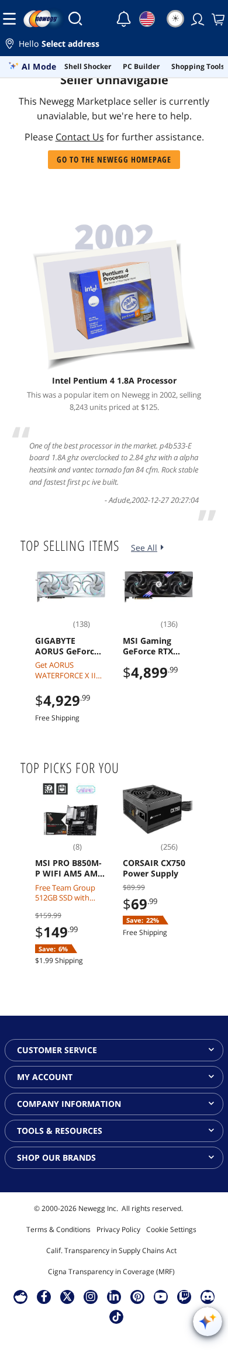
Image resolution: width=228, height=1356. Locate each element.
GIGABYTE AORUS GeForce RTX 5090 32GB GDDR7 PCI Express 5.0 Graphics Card (67, 646)
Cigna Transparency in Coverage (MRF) (111, 1271)
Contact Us (80, 136)
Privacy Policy (118, 1229)
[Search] (75, 19)
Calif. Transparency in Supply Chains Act (111, 1250)
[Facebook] (44, 1296)
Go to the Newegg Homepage (114, 159)
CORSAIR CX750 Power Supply (154, 868)
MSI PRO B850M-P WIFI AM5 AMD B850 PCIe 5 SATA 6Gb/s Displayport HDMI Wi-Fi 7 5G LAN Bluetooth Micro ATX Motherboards (70, 868)
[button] (114, 45)
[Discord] (208, 1296)
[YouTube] (161, 1296)
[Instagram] (90, 1296)
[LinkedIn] (114, 1296)
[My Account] (196, 18)
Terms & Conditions (58, 1229)
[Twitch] (184, 1296)
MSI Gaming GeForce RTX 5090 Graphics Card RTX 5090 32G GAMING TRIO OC (151, 646)
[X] (67, 1296)
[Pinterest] (138, 1296)
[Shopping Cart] (217, 18)
